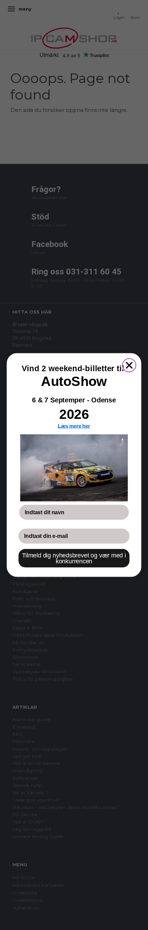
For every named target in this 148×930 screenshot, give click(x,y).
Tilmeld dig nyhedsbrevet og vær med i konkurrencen (74, 558)
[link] (74, 468)
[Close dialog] (129, 365)
